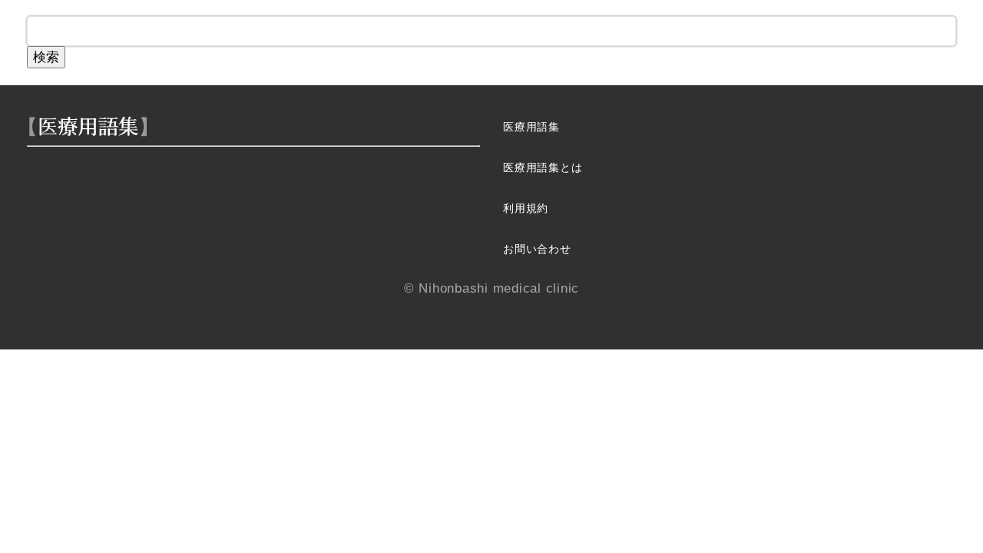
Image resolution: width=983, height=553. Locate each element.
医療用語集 (531, 127)
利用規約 (525, 208)
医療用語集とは (542, 168)
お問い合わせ (537, 249)
